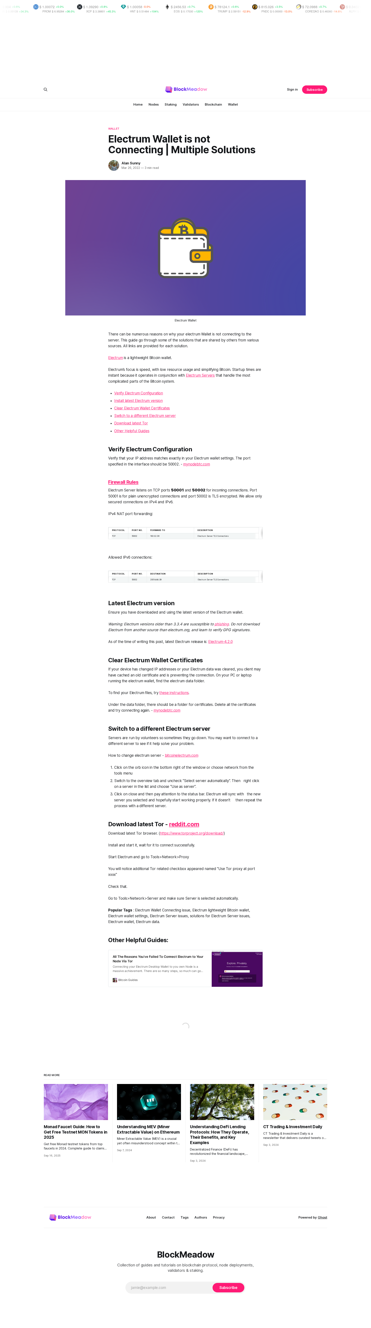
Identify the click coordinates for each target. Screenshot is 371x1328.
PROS (355, 11)
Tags (185, 1217)
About (151, 1217)
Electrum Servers (200, 375)
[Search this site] (45, 89)
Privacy (219, 1217)
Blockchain (213, 104)
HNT (91, 11)
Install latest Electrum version (138, 401)
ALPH (310, 11)
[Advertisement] (185, 50)
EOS (135, 11)
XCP (47, 11)
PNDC (223, 11)
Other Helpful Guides (131, 431)
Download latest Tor (131, 423)
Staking (171, 104)
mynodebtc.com (196, 464)
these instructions (174, 693)
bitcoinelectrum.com (181, 755)
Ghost (322, 1217)
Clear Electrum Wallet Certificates (142, 408)
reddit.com (184, 824)
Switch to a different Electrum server (145, 416)
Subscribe (315, 90)
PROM (4, 11)
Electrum (115, 358)
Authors (201, 1217)
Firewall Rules (123, 482)
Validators (191, 104)
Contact (168, 1217)
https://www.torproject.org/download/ (192, 833)
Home (138, 104)
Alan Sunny (131, 163)
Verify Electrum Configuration (138, 393)
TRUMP (181, 11)
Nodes (154, 104)
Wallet (233, 104)
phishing (221, 624)
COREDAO (270, 11)
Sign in (292, 89)
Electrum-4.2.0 (220, 642)
